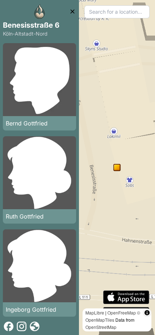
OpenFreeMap (121, 312)
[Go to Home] (39, 11)
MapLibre (94, 312)
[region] (117, 167)
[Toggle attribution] (147, 312)
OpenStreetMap (100, 327)
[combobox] (117, 12)
